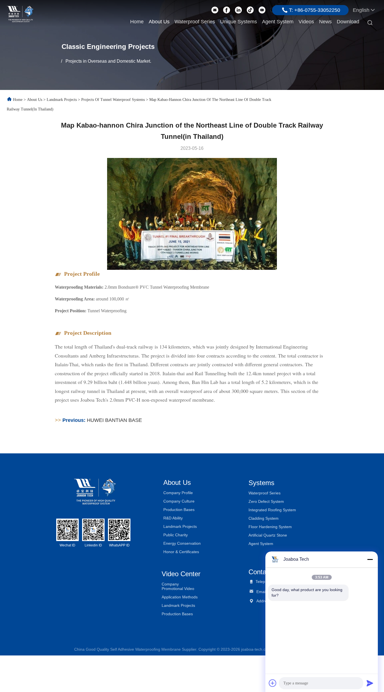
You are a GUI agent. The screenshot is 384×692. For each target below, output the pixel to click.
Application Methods (180, 597)
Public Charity (175, 535)
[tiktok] (250, 10)
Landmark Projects (62, 100)
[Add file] (273, 683)
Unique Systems (238, 21)
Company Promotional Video (178, 586)
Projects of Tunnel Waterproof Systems (113, 100)
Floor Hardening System (270, 526)
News (325, 21)
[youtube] (262, 10)
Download (348, 21)
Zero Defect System (266, 501)
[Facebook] (227, 10)
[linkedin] (238, 10)
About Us (159, 21)
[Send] (369, 683)
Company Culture (179, 501)
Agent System (277, 21)
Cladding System (264, 518)
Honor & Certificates (181, 551)
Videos (306, 21)
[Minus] (370, 559)
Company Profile (178, 492)
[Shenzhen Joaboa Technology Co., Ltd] (20, 13)
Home (137, 21)
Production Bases (179, 509)
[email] (215, 10)
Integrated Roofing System (272, 510)
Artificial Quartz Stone (268, 535)
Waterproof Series (195, 21)
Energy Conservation (182, 543)
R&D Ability (173, 518)
